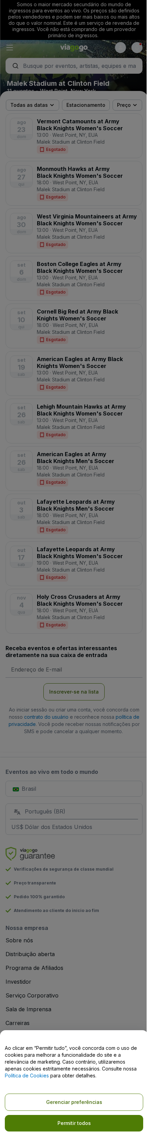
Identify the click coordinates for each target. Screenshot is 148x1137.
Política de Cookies (27, 1075)
